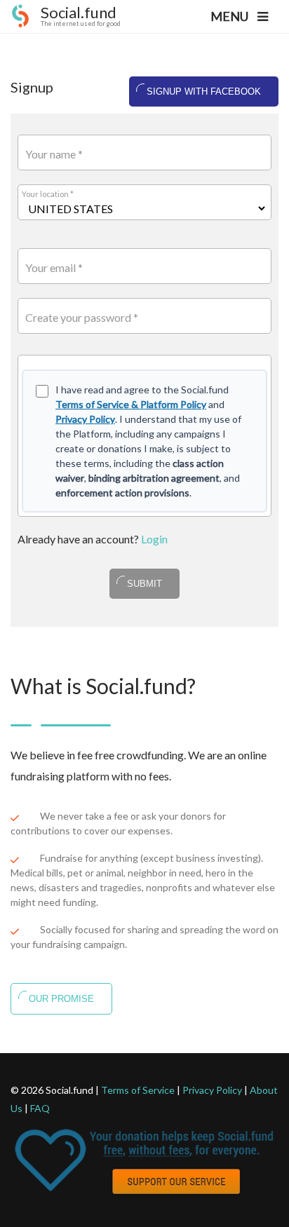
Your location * (48, 193)
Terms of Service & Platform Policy (130, 404)
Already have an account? (93, 538)
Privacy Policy (85, 419)
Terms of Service (138, 1090)
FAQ (40, 1108)
